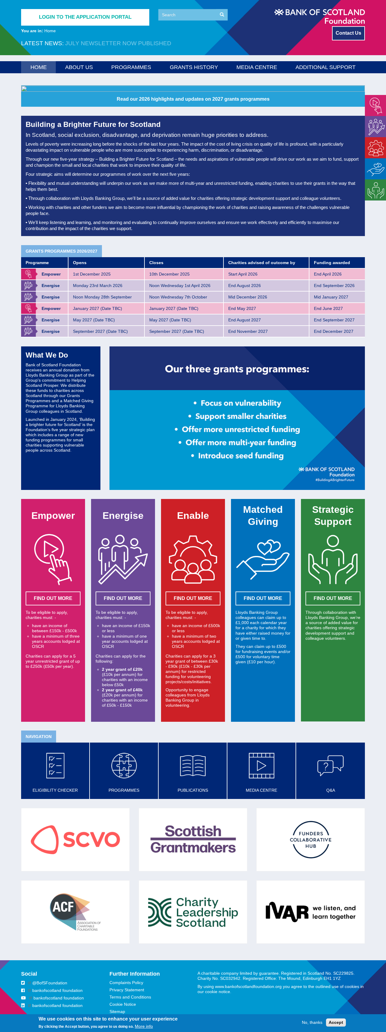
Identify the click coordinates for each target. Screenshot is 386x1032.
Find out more (263, 598)
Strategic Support (373, 184)
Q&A (330, 790)
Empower (374, 97)
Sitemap (117, 1011)
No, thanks (312, 1022)
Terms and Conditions (130, 997)
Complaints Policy (126, 982)
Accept (336, 1022)
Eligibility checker (55, 790)
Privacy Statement (126, 989)
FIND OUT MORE (53, 598)
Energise (373, 118)
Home (38, 67)
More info (144, 1026)
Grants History (194, 67)
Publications (193, 790)
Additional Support (326, 67)
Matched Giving (373, 163)
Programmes (131, 67)
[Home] (319, 16)
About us (79, 67)
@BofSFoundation (49, 982)
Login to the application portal (85, 17)
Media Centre (256, 67)
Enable (371, 139)
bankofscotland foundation (57, 990)
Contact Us (348, 33)
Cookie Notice (122, 1004)
